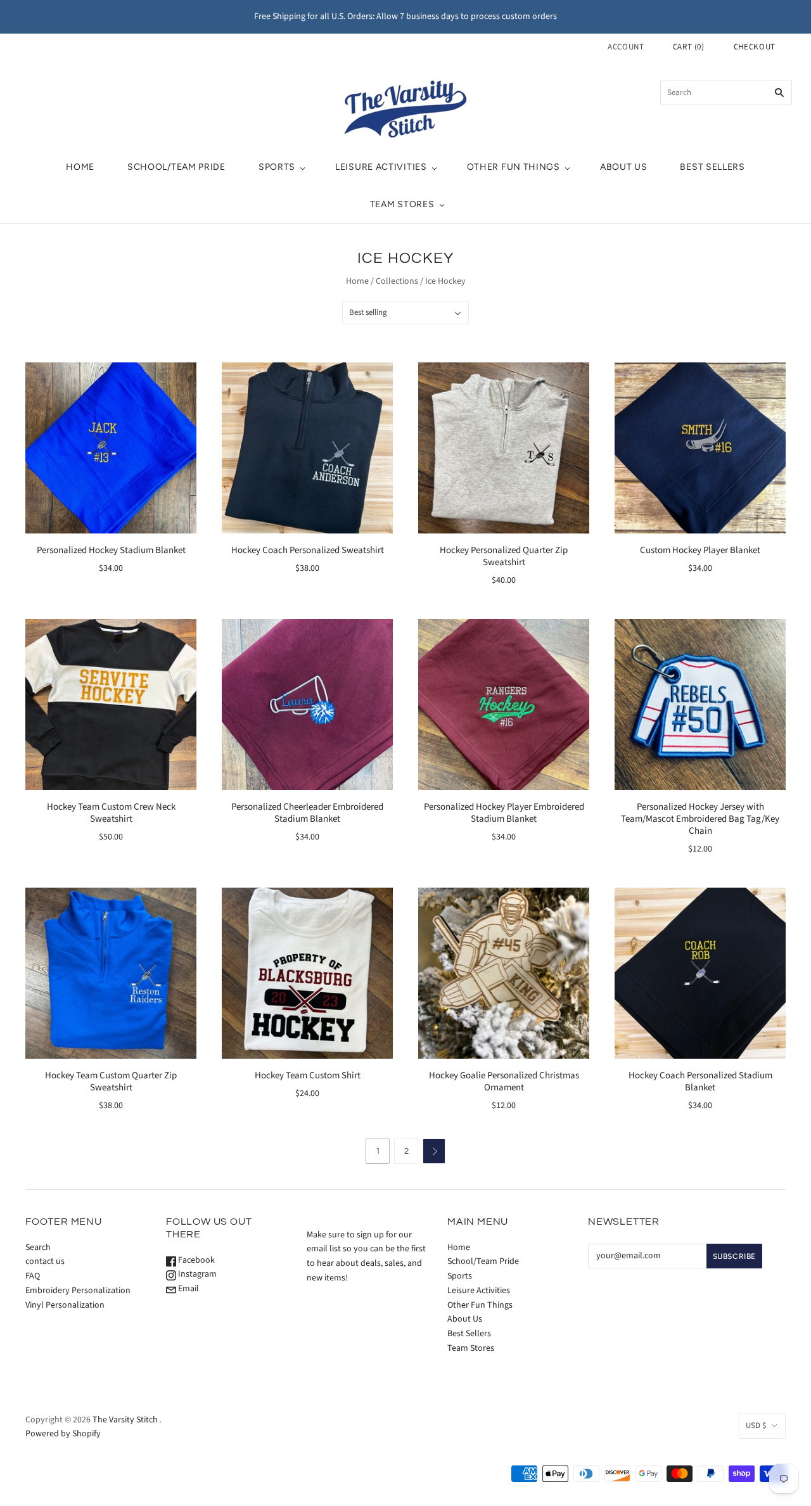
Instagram (196, 1274)
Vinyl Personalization (65, 1305)
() (689, 47)
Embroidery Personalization (78, 1290)
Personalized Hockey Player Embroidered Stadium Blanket (504, 813)
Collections (397, 281)
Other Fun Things (513, 167)
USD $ (756, 1425)
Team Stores (402, 204)
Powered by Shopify (63, 1433)
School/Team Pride (176, 167)
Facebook (195, 1260)
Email (187, 1288)
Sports (277, 167)
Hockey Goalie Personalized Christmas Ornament (504, 1081)
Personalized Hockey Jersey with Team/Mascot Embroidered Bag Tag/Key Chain (700, 819)
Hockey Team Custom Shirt (308, 1075)
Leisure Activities (381, 167)
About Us (624, 167)
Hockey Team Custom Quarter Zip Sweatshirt (111, 1081)
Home (80, 167)
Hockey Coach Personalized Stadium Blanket (700, 1081)
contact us (45, 1261)
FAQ (32, 1276)
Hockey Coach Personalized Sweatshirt (307, 550)
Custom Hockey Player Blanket (700, 550)
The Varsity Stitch (125, 1419)
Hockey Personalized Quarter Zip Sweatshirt (504, 556)
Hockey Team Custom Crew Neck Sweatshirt (111, 813)
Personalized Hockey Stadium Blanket (111, 550)
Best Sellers (712, 167)
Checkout (755, 47)
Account (626, 47)
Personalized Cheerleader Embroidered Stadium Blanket (307, 813)
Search (38, 1247)
